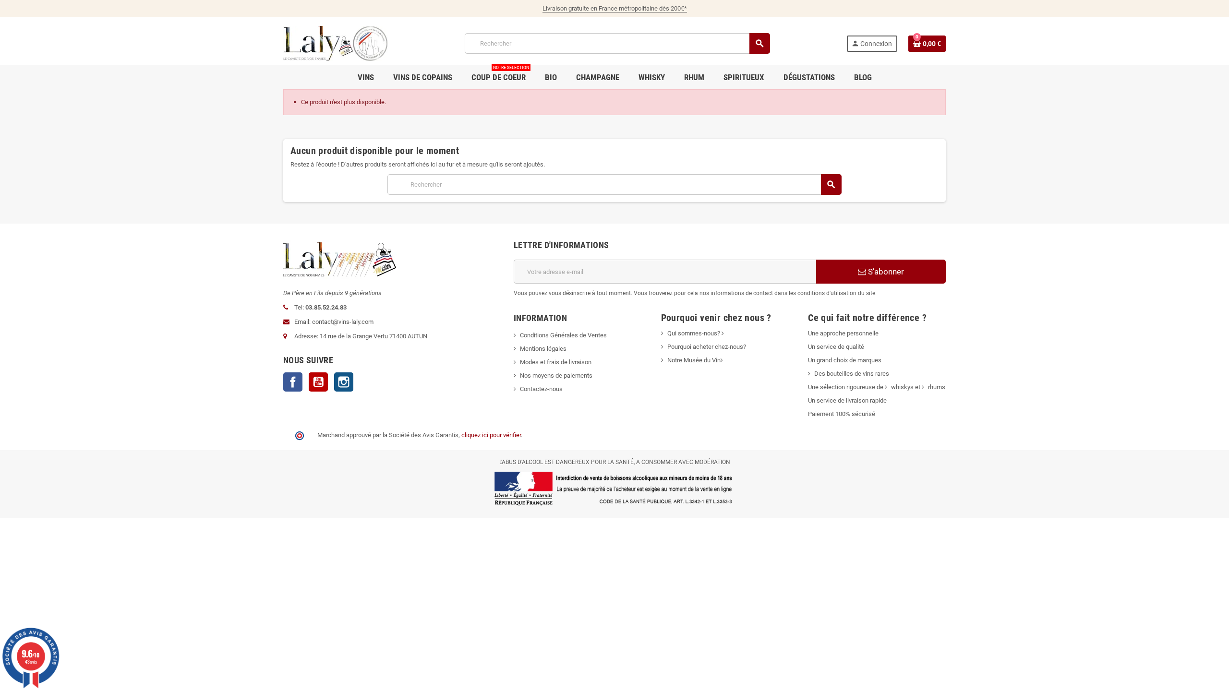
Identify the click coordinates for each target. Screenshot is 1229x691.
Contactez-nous (541, 389)
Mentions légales (543, 348)
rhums (936, 387)
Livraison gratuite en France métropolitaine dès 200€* (614, 8)
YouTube (318, 382)
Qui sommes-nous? (693, 333)
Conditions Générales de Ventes (563, 335)
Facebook (292, 382)
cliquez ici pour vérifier (491, 435)
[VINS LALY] (335, 43)
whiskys (902, 387)
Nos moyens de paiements (556, 375)
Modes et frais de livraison (555, 362)
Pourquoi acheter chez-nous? (706, 346)
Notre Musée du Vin (694, 360)
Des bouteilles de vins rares (851, 373)
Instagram (343, 382)
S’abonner (885, 271)
